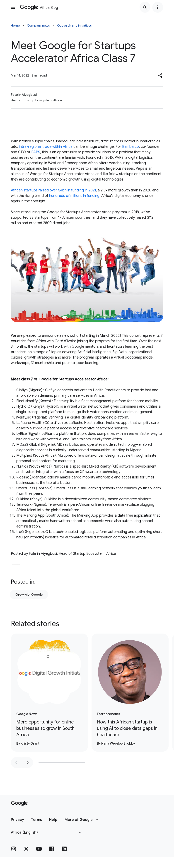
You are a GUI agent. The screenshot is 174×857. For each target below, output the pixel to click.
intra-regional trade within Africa (45, 146)
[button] (160, 75)
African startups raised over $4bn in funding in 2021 (53, 190)
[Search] (145, 7)
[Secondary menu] (157, 7)
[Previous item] (16, 762)
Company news (38, 25)
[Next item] (27, 762)
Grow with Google (29, 594)
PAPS (35, 152)
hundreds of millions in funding (74, 195)
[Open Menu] (12, 7)
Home (15, 25)
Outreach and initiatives (74, 25)
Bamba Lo (130, 146)
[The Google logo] (19, 803)
